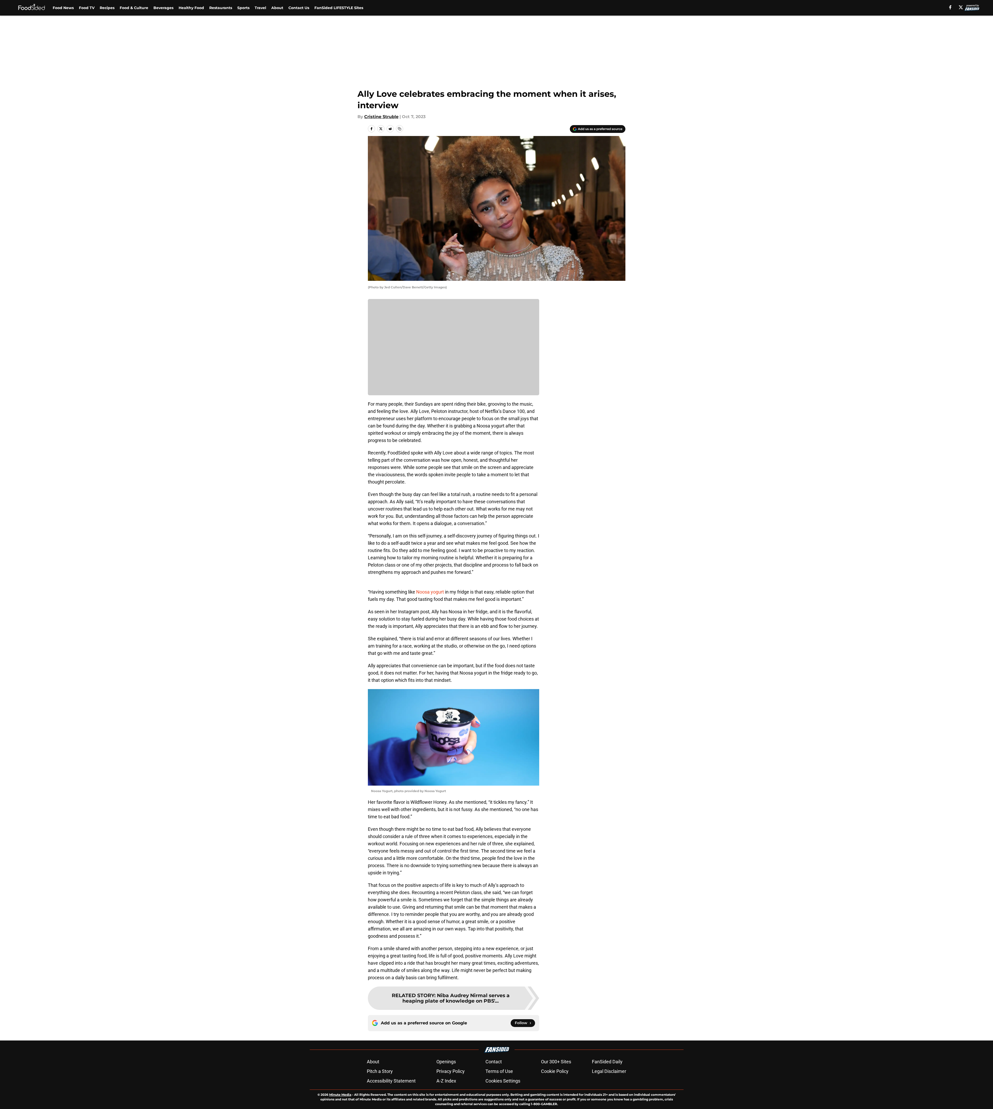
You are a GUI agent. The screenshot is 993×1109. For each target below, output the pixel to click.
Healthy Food (191, 7)
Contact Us (298, 7)
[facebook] (950, 7)
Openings (446, 1061)
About (277, 7)
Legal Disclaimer (609, 1071)
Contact (493, 1061)
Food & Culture (134, 7)
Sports (243, 7)
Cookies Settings (502, 1081)
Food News (63, 7)
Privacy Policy (450, 1071)
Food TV (86, 7)
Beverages (163, 7)
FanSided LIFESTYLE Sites (338, 7)
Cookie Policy (555, 1071)
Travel (260, 7)
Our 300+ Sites (556, 1061)
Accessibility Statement (391, 1081)
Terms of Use (499, 1071)
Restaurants (220, 7)
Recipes (107, 7)
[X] (961, 7)
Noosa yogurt (430, 592)
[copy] (399, 128)
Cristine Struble (381, 116)
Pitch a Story (380, 1071)
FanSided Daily (607, 1061)
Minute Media (340, 1095)
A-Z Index (446, 1081)
